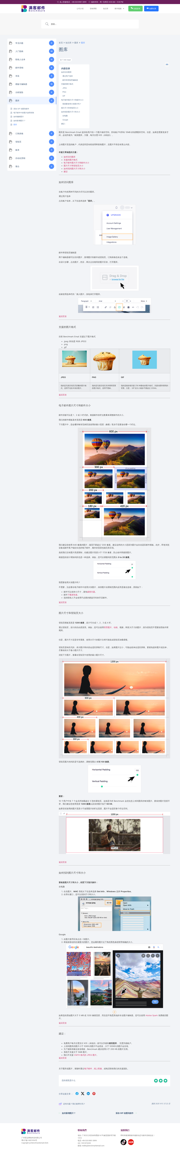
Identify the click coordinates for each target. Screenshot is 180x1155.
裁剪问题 (91, 592)
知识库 (105, 9)
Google (65, 120)
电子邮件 (88, 1068)
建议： (63, 124)
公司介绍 (80, 9)
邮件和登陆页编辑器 (70, 80)
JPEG (64, 88)
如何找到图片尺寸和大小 (70, 112)
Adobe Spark (152, 1015)
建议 (66, 171)
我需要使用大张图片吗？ (71, 104)
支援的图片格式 (67, 84)
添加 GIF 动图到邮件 (124, 1113)
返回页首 (63, 316)
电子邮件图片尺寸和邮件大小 (72, 100)
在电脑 (65, 116)
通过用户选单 (67, 76)
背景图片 (108, 627)
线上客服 (98, 1068)
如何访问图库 (66, 72)
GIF (63, 96)
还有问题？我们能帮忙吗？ (74, 1104)
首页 (61, 42)
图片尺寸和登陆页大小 (69, 108)
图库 (76, 42)
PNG (64, 92)
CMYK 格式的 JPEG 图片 (85, 1055)
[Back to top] (174, 1142)
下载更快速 (72, 594)
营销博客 (93, 9)
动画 (116, 627)
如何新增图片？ (69, 1113)
